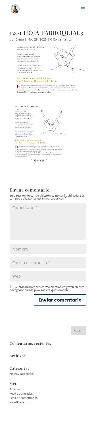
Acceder (15, 389)
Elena (20, 39)
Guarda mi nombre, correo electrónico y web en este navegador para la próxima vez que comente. (47, 288)
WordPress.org (19, 402)
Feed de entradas (21, 393)
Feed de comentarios (24, 398)
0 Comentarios (61, 39)
